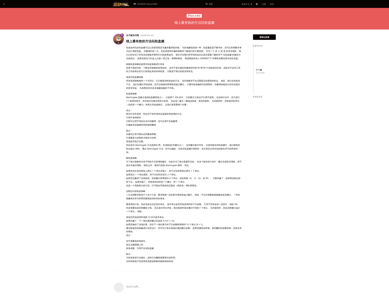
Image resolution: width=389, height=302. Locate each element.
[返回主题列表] (4, 4)
